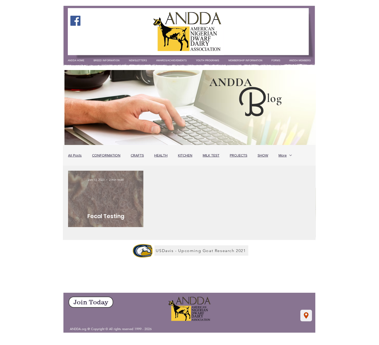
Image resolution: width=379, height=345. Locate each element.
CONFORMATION (106, 155)
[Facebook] (75, 21)
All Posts (75, 155)
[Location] (306, 315)
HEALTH (161, 155)
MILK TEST (211, 155)
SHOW (263, 155)
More (282, 155)
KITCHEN (185, 155)
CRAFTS (137, 155)
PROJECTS (238, 155)
